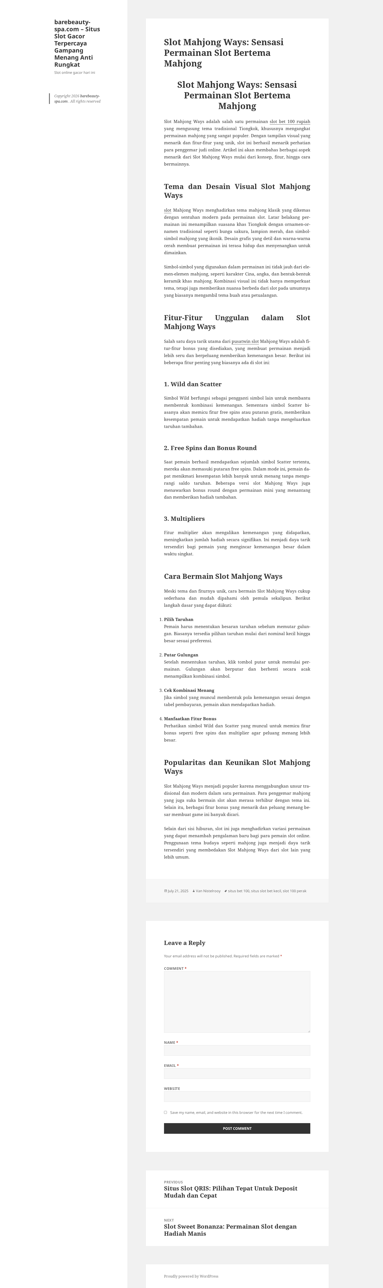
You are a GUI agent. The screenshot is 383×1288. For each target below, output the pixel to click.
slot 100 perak (295, 890)
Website (172, 1088)
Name (171, 1042)
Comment (175, 968)
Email (171, 1065)
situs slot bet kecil (266, 890)
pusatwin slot (245, 341)
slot (167, 210)
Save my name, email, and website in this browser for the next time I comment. (236, 1112)
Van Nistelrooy (208, 890)
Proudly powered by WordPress (191, 1276)
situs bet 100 (238, 890)
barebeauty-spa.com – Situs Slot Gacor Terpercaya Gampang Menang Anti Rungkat (77, 43)
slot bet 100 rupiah (290, 121)
